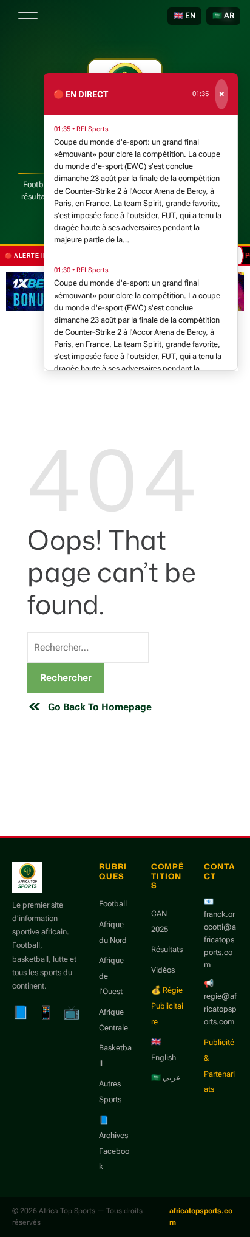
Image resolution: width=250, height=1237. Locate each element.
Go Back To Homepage (100, 707)
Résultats (167, 949)
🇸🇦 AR (223, 15)
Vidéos (163, 970)
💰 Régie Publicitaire (167, 1005)
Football (113, 903)
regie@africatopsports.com (220, 1009)
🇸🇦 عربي (166, 1077)
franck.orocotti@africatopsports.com (220, 939)
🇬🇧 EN (184, 15)
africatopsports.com (200, 1217)
